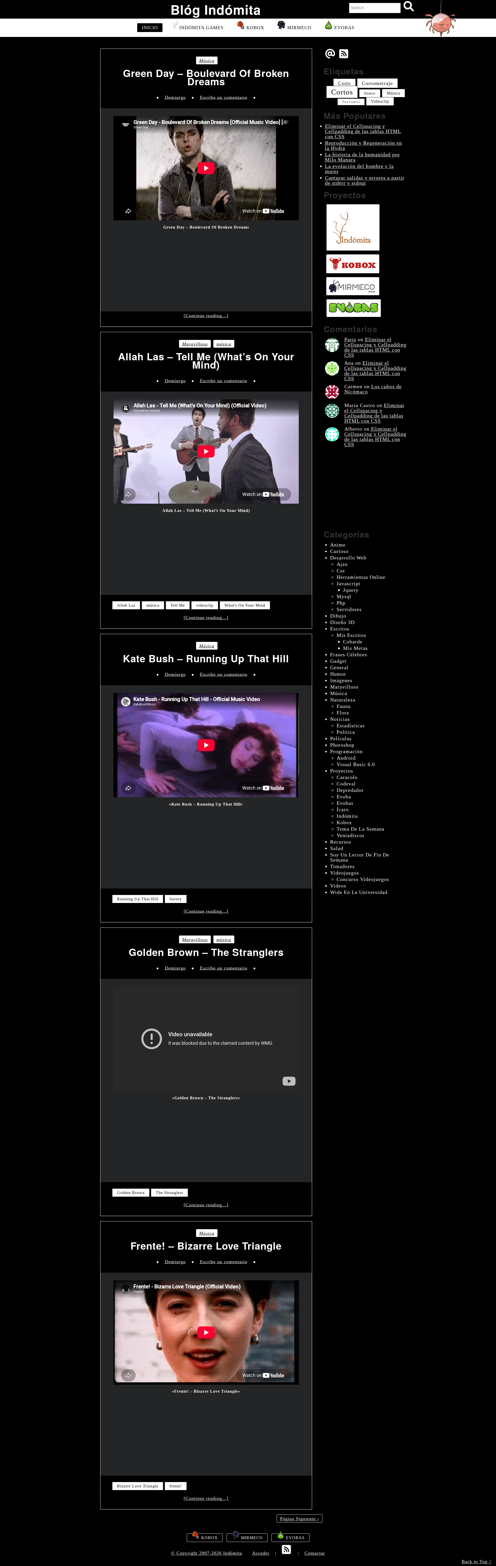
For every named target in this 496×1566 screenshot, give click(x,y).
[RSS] (344, 57)
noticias (340, 719)
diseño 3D (342, 622)
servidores (349, 609)
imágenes (341, 680)
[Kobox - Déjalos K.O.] (352, 263)
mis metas (355, 648)
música (206, 60)
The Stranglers (169, 1192)
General (339, 667)
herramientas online (361, 577)
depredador (350, 790)
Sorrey (175, 899)
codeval (346, 783)
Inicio (150, 27)
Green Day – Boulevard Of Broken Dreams (206, 77)
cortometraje (377, 83)
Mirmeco (298, 27)
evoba (344, 796)
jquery (351, 590)
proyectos (341, 771)
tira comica (351, 101)
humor (370, 93)
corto (344, 83)
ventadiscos (351, 835)
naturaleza (342, 700)
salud (336, 848)
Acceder (260, 1553)
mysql (344, 596)
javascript (348, 583)
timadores (342, 866)
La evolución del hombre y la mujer (359, 168)
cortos (342, 92)
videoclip (204, 605)
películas (341, 738)
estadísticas (351, 725)
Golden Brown (131, 1192)
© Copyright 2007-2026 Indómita (206, 1553)
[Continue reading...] (206, 315)
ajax (342, 564)
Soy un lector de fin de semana (359, 857)
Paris (350, 339)
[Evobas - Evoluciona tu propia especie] (353, 308)
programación (346, 751)
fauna (344, 706)
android (346, 758)
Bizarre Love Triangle (137, 1486)
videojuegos (344, 873)
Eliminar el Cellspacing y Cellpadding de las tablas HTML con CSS (363, 131)
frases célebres (348, 654)
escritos (339, 629)
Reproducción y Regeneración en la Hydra (363, 145)
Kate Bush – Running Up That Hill (206, 658)
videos (338, 886)
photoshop (342, 745)
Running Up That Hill (137, 899)
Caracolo (347, 777)
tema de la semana (360, 829)
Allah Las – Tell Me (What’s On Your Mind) (206, 360)
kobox (344, 822)
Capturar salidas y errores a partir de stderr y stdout (365, 180)
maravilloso (195, 344)
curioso (339, 551)
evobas (345, 803)
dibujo (338, 616)
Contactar (315, 1553)
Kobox (254, 27)
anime (338, 545)
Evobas (343, 27)
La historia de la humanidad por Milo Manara (362, 157)
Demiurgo (175, 97)
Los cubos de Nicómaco (373, 389)
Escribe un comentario (223, 97)
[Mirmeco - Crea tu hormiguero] (352, 286)
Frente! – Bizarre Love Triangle (206, 1246)
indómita (347, 816)
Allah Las (126, 605)
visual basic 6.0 (356, 764)
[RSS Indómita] (287, 1553)
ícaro (343, 809)
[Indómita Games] (353, 227)
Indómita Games (201, 27)
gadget (338, 661)
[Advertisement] (206, 267)
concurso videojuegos (363, 879)
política (346, 732)
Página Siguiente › (299, 1518)
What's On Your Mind (244, 605)
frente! (175, 1486)
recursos (340, 842)
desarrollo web (348, 557)
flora (343, 712)
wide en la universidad (359, 892)
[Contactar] (330, 57)
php (341, 603)
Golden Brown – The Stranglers (206, 952)
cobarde (352, 641)
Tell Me (178, 605)
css (341, 570)
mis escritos (351, 635)
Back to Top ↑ (477, 1561)
